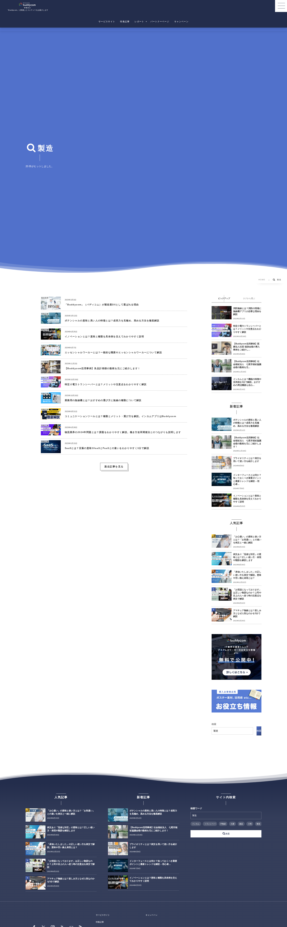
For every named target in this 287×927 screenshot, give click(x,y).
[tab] (224, 298)
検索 (214, 724)
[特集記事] (51, 322)
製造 (258, 824)
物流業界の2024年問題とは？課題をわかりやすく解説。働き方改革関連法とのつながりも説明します (123, 432)
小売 (250, 824)
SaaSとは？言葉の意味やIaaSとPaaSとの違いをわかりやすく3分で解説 (107, 448)
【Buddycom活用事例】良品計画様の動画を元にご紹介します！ (102, 368)
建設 (241, 824)
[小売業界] (51, 372)
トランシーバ (209, 824)
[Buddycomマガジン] (27, 5)
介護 (232, 824)
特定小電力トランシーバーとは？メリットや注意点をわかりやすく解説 (106, 384)
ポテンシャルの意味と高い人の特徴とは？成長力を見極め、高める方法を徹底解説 (112, 320)
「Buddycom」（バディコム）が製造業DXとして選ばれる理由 (103, 304)
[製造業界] (51, 308)
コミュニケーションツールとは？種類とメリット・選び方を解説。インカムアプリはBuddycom (120, 416)
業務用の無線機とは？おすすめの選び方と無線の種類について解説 (103, 400)
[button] (281, 6)
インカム (195, 824)
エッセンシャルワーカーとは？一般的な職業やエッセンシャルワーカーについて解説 (113, 352)
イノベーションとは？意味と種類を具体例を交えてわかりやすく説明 (104, 336)
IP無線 (223, 824)
